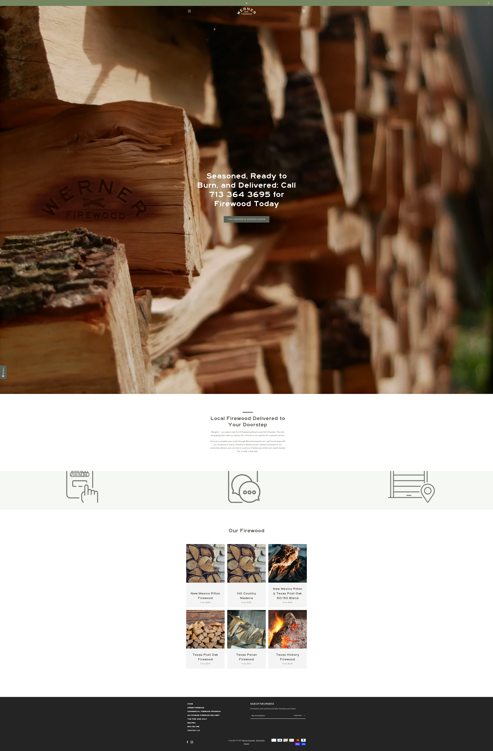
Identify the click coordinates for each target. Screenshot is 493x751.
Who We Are (193, 726)
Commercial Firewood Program (204, 711)
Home (190, 704)
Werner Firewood (248, 740)
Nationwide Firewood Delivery (203, 715)
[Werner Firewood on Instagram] (192, 742)
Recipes (191, 723)
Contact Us (193, 730)
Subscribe (298, 715)
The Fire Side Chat (197, 719)
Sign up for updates (262, 704)
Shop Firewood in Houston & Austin (246, 219)
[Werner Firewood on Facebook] (187, 742)
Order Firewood (195, 708)
